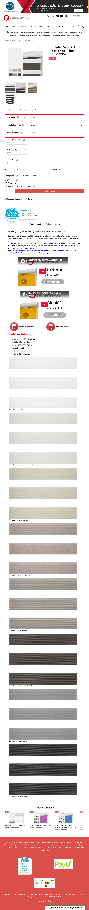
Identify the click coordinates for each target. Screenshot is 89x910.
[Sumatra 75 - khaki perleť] (43, 603)
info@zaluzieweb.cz (34, 897)
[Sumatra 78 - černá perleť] (43, 769)
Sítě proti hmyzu (50, 32)
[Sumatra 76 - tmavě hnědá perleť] (43, 659)
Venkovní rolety (59, 35)
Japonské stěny (76, 32)
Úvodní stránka (11, 26)
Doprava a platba (44, 26)
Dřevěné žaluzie (25, 35)
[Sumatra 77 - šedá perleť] (43, 714)
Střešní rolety (63, 32)
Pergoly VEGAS (73, 35)
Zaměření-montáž (23, 26)
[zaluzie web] (16, 17)
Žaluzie (10, 32)
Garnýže (39, 32)
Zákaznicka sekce (57, 26)
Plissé (34, 35)
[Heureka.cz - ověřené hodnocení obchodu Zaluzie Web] (23, 215)
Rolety (16, 32)
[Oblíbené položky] (73, 26)
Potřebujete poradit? (53, 224)
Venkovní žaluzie (45, 35)
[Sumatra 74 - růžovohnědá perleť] (43, 548)
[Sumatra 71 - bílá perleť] (43, 382)
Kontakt (34, 26)
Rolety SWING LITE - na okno (21, 40)
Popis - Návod (35, 224)
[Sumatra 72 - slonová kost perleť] (43, 438)
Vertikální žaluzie (27, 32)
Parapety (13, 35)
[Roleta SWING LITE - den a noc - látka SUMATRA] (26, 63)
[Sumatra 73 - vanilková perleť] (43, 493)
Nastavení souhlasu (44, 901)
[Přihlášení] (78, 26)
